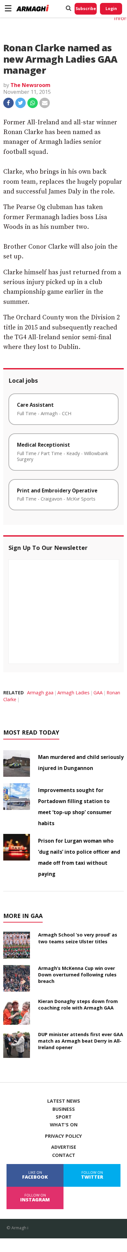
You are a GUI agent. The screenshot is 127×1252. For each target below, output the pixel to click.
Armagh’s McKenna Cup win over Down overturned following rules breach (77, 974)
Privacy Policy (63, 1136)
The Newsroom (30, 85)
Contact (63, 1155)
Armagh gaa (40, 692)
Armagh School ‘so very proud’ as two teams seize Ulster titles (77, 938)
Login (111, 8)
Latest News (63, 1101)
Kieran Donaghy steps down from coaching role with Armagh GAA (78, 1004)
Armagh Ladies (73, 692)
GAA (98, 692)
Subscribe (86, 8)
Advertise (63, 1147)
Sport (64, 1117)
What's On (64, 1124)
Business (63, 1109)
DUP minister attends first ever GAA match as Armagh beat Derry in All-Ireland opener (80, 1040)
